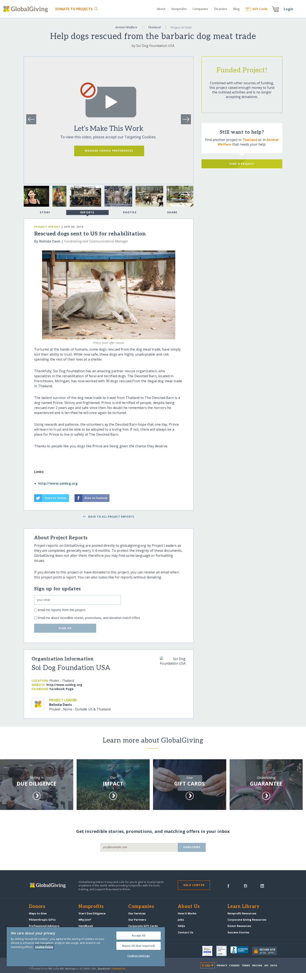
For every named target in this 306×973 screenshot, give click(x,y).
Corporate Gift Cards (143, 926)
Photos (130, 212)
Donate (74, 9)
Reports (87, 212)
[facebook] (228, 885)
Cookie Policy (44, 947)
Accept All (138, 935)
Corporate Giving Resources (247, 919)
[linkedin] (262, 885)
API (266, 965)
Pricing (257, 965)
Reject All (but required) (138, 946)
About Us (189, 906)
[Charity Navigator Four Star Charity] (209, 951)
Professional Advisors (44, 926)
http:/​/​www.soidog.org (64, 685)
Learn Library (244, 906)
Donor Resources (239, 926)
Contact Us (185, 932)
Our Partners (137, 919)
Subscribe (191, 847)
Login (288, 9)
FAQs (181, 926)
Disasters (220, 9)
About (161, 9)
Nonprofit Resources (242, 913)
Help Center (193, 885)
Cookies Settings (138, 956)
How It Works (187, 913)
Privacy (222, 965)
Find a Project (241, 164)
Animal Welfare (126, 27)
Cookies (234, 965)
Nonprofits (179, 9)
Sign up (65, 628)
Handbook (85, 926)
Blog (236, 9)
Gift (260, 9)
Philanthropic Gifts (42, 919)
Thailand (154, 27)
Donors (37, 906)
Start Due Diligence (92, 913)
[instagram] (245, 885)
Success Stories (238, 932)
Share (172, 212)
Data (273, 965)
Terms (246, 965)
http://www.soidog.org (58, 483)
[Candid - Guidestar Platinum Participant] (223, 951)
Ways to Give (38, 913)
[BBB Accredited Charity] (241, 950)
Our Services (137, 913)
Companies (200, 9)
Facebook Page (61, 689)
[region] (86, 946)
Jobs (181, 919)
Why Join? (84, 919)
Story (45, 212)
